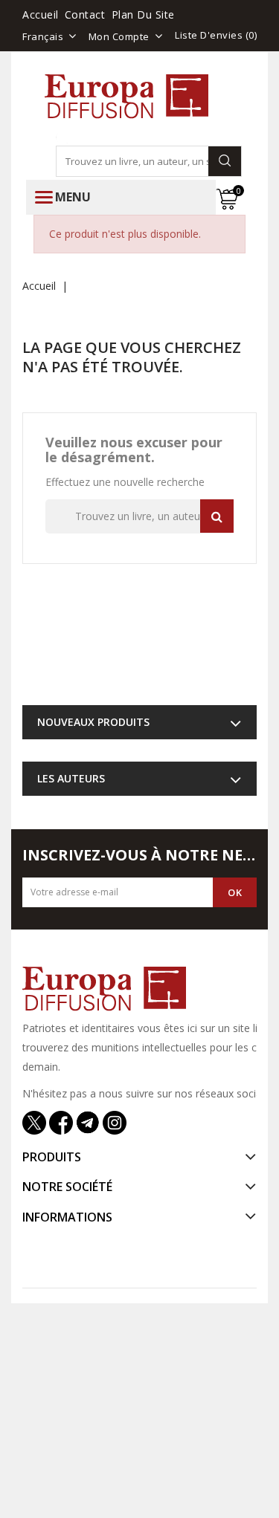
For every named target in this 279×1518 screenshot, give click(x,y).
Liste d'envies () (216, 35)
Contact (85, 14)
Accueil (40, 14)
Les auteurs (71, 778)
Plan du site (143, 14)
